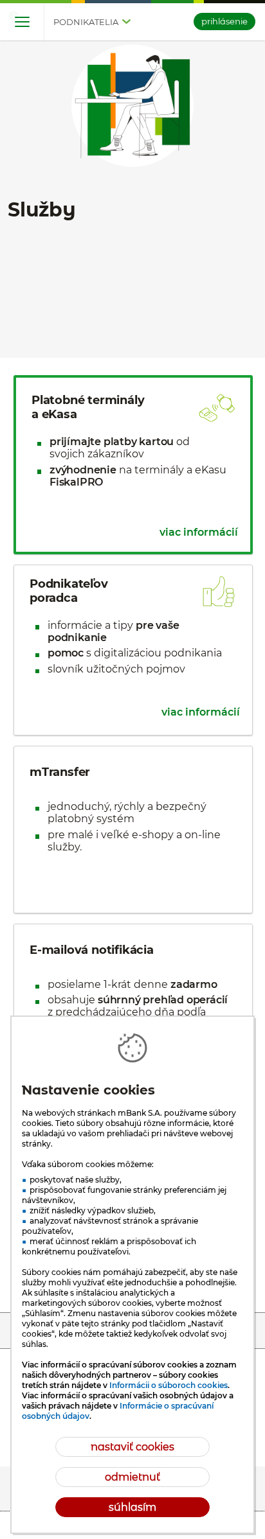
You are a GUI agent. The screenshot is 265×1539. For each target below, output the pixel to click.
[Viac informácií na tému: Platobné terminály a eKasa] (133, 465)
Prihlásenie (224, 21)
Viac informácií (199, 532)
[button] (22, 22)
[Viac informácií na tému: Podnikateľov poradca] (133, 650)
